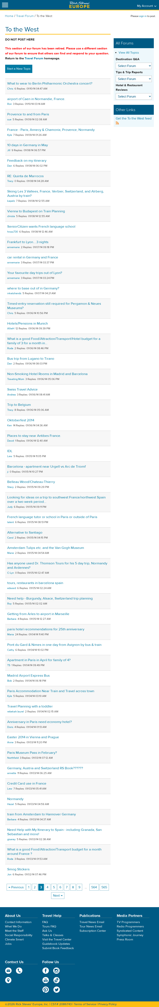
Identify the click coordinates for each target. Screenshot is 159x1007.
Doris (10, 727)
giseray (11, 839)
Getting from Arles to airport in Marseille (38, 614)
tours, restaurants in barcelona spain (35, 583)
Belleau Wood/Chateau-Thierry (31, 482)
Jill (8, 150)
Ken (9, 425)
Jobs (8, 944)
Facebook (45, 970)
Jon (9, 874)
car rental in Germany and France (32, 257)
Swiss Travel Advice (22, 389)
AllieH (10, 328)
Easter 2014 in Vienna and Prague (33, 737)
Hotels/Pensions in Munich (27, 323)
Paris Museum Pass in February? (32, 752)
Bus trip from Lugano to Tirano (30, 358)
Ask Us (47, 931)
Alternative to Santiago (24, 532)
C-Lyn (10, 573)
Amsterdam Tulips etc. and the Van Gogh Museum (45, 548)
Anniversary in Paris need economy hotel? (39, 722)
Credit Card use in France (26, 783)
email (8, 970)
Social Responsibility (18, 935)
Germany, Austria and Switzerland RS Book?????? (45, 768)
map (8, 980)
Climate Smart (14, 939)
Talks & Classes (52, 935)
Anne (10, 742)
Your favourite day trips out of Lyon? (34, 273)
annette (11, 773)
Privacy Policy (107, 1004)
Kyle (9, 135)
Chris (10, 88)
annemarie (13, 247)
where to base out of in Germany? (33, 288)
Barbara (11, 619)
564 (94, 887)
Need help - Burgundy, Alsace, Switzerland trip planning (50, 598)
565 (104, 887)
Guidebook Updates (56, 944)
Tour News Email (91, 926)
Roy (9, 603)
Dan (9, 165)
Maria (10, 634)
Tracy (10, 181)
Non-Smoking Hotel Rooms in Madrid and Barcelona (47, 374)
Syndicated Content (130, 931)
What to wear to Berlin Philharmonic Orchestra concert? (49, 83)
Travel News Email (92, 922)
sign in (143, 16)
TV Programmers (128, 922)
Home (9, 16)
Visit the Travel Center (56, 939)
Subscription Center (93, 931)
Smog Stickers (18, 869)
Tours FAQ (49, 926)
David (10, 440)
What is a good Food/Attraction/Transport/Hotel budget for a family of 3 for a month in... (53, 341)
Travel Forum (25, 16)
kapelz (11, 201)
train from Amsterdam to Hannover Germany (41, 814)
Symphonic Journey (130, 935)
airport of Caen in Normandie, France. (36, 99)
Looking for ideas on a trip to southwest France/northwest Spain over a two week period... (56, 499)
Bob (9, 680)
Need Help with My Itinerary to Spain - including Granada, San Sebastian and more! (54, 832)
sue (9, 119)
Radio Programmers (130, 926)
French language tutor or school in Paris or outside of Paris (52, 517)
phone (19, 970)
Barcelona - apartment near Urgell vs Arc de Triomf (46, 466)
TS (8, 665)
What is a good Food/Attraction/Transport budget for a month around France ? (54, 851)
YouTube (45, 980)
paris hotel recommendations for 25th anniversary (45, 629)
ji (7, 471)
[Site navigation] (5, 5)
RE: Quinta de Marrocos (25, 176)
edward (11, 588)
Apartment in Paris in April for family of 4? (39, 660)
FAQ (45, 922)
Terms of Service (85, 1004)
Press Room (125, 939)
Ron (9, 104)
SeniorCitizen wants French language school (41, 226)
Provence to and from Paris (28, 114)
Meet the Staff (14, 931)
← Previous (16, 887)
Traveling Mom (15, 379)
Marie (10, 553)
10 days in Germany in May (27, 145)
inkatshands (14, 293)
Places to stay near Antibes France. (34, 436)
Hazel (10, 804)
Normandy (15, 799)
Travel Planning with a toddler (30, 706)
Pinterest (45, 989)
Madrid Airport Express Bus (28, 675)
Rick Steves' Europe (79, 5)
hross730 (12, 231)
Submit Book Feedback (58, 948)
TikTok (56, 980)
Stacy (10, 487)
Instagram (56, 970)
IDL (9, 451)
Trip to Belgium (19, 405)
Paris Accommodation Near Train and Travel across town (50, 691)
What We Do (13, 926)
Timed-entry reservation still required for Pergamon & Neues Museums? (54, 305)
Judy (10, 507)
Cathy (10, 650)
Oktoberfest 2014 (20, 420)
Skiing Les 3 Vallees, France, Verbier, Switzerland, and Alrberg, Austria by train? (55, 193)
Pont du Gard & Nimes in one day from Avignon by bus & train (54, 645)
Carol (10, 537)
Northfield (13, 758)
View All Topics (129, 53)
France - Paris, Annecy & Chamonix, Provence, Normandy (51, 130)
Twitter (56, 989)
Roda (10, 348)
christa (11, 216)
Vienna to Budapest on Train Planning (36, 211)
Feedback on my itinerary (26, 160)
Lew (9, 456)
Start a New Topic (19, 69)
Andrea (11, 394)
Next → (58, 896)
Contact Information (18, 922)
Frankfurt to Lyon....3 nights (27, 242)
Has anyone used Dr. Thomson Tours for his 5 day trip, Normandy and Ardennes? (57, 565)
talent (10, 522)
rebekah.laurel (15, 711)
